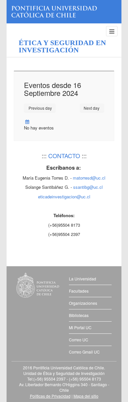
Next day (92, 108)
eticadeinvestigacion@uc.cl (64, 196)
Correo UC (78, 339)
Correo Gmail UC (84, 352)
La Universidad (82, 278)
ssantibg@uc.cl (88, 187)
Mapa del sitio (86, 396)
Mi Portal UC (80, 327)
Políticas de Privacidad (50, 396)
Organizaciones (83, 303)
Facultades (79, 291)
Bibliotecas (79, 315)
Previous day (40, 108)
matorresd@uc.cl (89, 178)
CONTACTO (64, 155)
